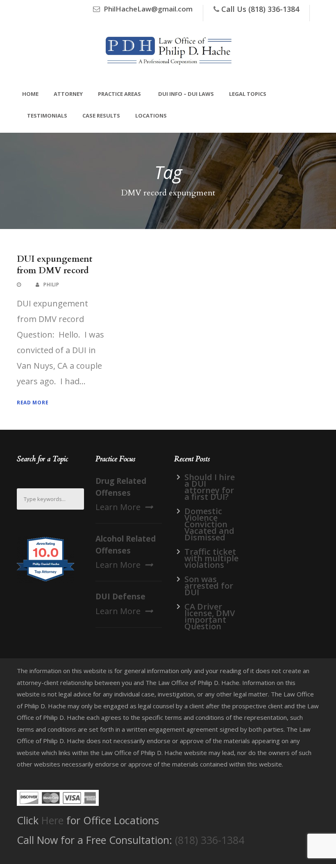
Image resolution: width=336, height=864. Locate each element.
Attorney (68, 94)
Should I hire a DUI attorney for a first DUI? (209, 487)
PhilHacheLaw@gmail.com (148, 9)
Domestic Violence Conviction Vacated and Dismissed (209, 524)
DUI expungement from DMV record (54, 264)
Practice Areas (119, 94)
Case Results (101, 115)
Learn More (118, 507)
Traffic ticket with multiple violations (211, 558)
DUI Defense (120, 596)
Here (52, 820)
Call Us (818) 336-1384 (260, 9)
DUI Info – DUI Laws (186, 94)
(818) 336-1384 (209, 840)
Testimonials (47, 115)
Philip (51, 284)
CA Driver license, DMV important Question (209, 616)
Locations (151, 115)
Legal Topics (247, 94)
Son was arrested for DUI (208, 586)
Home (30, 94)
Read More (32, 402)
